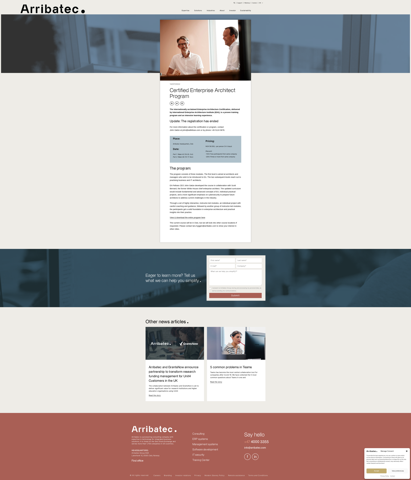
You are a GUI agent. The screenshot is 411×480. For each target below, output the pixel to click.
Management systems (205, 444)
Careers (254, 3)
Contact (392, 476)
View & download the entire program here (187, 218)
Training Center (201, 460)
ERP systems (200, 439)
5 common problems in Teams (231, 367)
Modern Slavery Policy (215, 475)
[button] (407, 451)
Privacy (197, 475)
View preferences (398, 471)
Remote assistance (236, 475)
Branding (168, 475)
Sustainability (245, 10)
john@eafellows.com (191, 130)
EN (260, 3)
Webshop (247, 3)
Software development (205, 449)
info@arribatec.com (255, 448)
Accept (376, 471)
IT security (198, 455)
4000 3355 (259, 442)
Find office (137, 461)
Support (239, 3)
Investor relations (183, 475)
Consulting (198, 434)
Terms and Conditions (258, 475)
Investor (232, 10)
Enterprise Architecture (195, 112)
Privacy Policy (384, 476)
